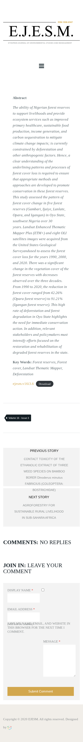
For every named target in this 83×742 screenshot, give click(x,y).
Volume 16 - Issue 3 (19, 418)
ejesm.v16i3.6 (23, 384)
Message (51, 641)
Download (45, 384)
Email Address (21, 609)
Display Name (20, 590)
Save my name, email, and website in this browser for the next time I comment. (38, 627)
